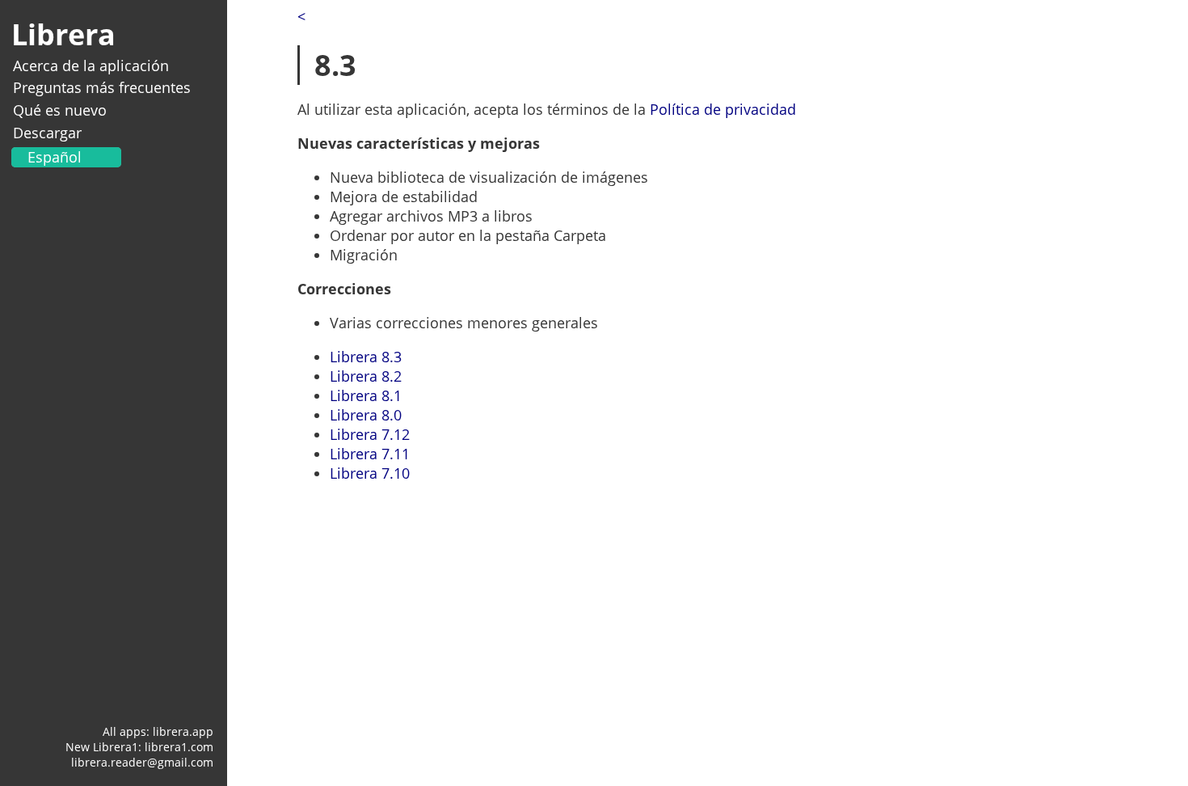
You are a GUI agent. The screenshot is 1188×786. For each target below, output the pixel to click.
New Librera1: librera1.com (139, 746)
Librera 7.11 (370, 453)
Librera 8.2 (366, 376)
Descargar (47, 132)
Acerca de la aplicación (91, 65)
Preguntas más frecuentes (102, 87)
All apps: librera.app (158, 731)
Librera (63, 34)
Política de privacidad (723, 109)
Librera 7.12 (370, 434)
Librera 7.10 (370, 473)
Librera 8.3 (366, 356)
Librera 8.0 (366, 415)
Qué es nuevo (60, 110)
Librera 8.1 (366, 395)
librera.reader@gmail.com (142, 762)
